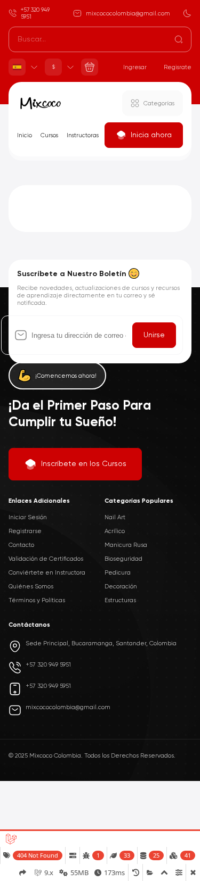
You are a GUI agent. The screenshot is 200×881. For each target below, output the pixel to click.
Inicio (24, 135)
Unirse (154, 335)
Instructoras (83, 135)
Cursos (49, 135)
